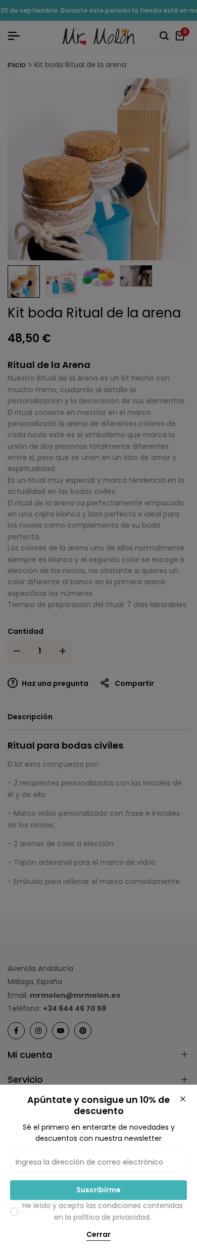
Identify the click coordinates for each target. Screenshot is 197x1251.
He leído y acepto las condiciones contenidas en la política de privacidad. (102, 1211)
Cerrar (98, 1234)
